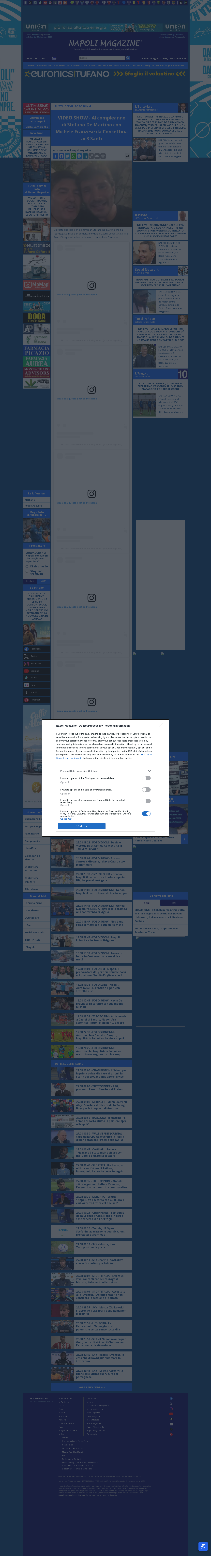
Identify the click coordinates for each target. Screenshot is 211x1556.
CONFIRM (82, 826)
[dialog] (105, 778)
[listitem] (105, 771)
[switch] (146, 778)
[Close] (162, 726)
